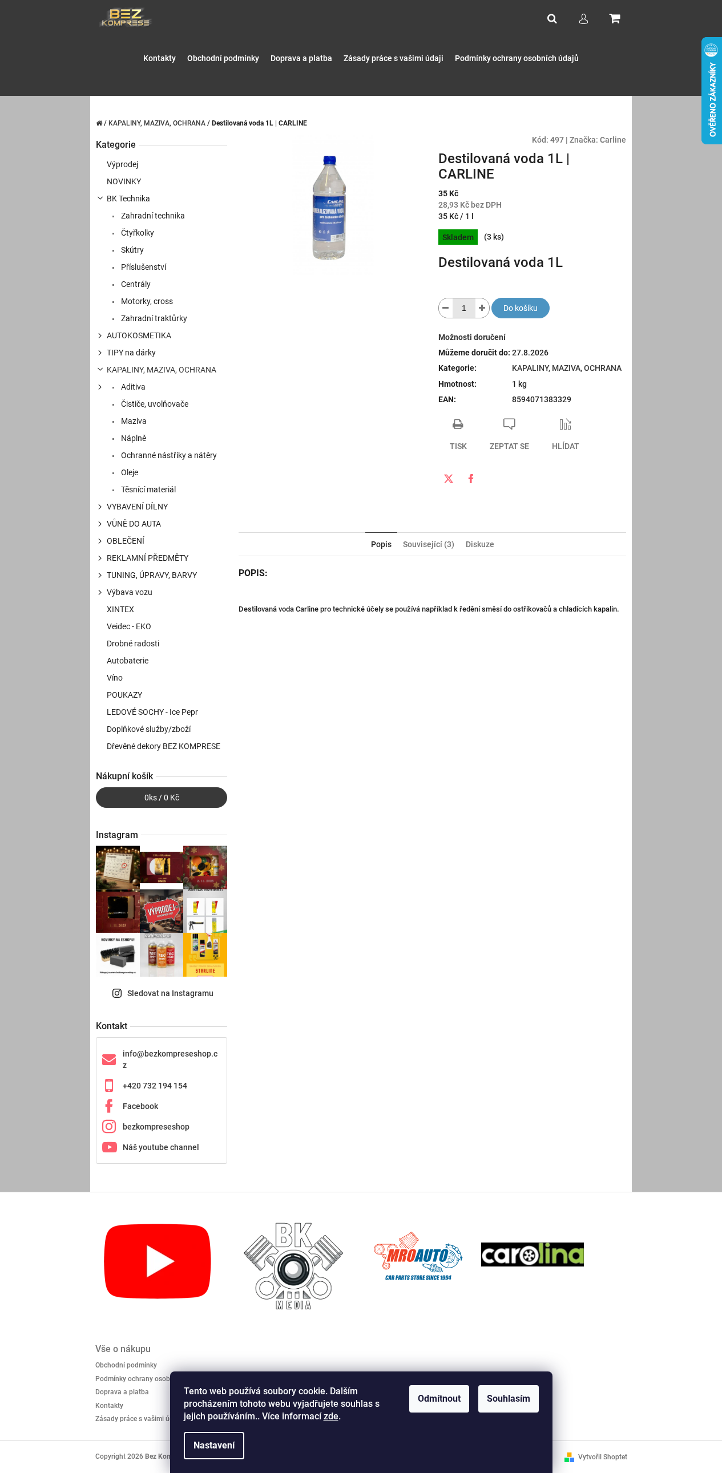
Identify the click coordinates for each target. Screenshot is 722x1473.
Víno (115, 677)
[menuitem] (159, 58)
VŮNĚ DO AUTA (134, 523)
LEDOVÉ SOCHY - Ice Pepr (152, 712)
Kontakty (109, 1406)
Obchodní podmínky (126, 1365)
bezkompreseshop (156, 1126)
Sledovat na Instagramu (170, 993)
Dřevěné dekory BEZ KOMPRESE (163, 746)
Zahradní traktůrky (153, 318)
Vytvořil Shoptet (602, 1457)
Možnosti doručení (472, 337)
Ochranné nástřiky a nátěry (168, 455)
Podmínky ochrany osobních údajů (149, 1379)
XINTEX (120, 609)
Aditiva (132, 386)
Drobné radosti (133, 643)
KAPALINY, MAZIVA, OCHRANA (161, 369)
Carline (613, 139)
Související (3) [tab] (428, 544)
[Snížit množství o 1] (446, 308)
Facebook (140, 1106)
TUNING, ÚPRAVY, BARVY (152, 575)
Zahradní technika (152, 215)
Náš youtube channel (161, 1147)
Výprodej (122, 164)
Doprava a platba (122, 1392)
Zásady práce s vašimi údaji (138, 1419)
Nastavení (214, 1445)
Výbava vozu (129, 592)
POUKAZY (124, 694)
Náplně (132, 438)
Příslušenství (142, 267)
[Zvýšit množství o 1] (482, 308)
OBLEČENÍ (125, 540)
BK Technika (128, 198)
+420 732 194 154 (155, 1085)
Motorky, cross (146, 301)
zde (331, 1416)
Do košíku (520, 308)
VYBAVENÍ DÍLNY (137, 506)
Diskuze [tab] (480, 544)
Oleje (128, 472)
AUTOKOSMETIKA (139, 335)
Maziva (133, 421)
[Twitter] (448, 478)
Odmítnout (439, 1398)
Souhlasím (508, 1398)
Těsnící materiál (147, 489)
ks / (161, 797)
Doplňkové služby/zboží (149, 729)
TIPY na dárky (131, 352)
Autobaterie (127, 660)
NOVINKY (124, 181)
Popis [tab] (381, 544)
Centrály (135, 284)
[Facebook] (471, 478)
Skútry (131, 249)
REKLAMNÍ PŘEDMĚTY (147, 558)
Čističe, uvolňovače (153, 403)
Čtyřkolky (136, 232)
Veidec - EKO (129, 626)
